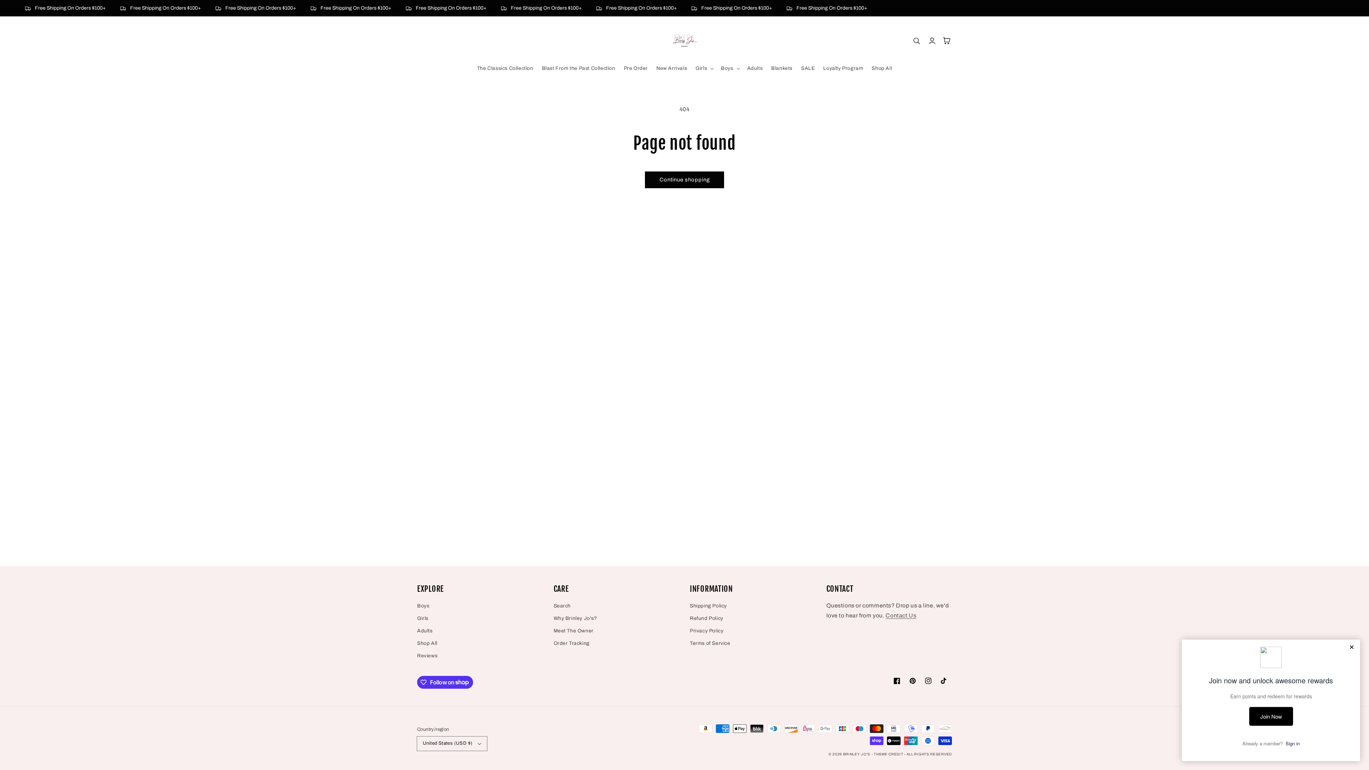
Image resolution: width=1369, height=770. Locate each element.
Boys (423, 606)
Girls (423, 618)
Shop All (427, 643)
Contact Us (901, 615)
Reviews (427, 655)
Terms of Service (710, 643)
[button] (704, 68)
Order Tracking (572, 643)
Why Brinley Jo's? (575, 618)
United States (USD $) (447, 743)
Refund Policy (706, 618)
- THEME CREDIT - (889, 754)
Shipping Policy (708, 606)
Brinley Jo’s (856, 754)
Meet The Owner (574, 630)
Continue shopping (685, 180)
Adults (425, 630)
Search (562, 606)
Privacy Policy (706, 630)
